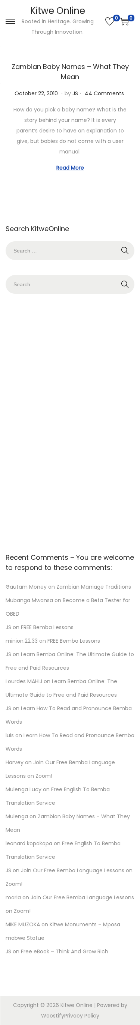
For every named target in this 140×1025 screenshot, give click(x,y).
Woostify (52, 1015)
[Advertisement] (70, 421)
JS (75, 93)
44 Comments (104, 93)
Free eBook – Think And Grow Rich (64, 951)
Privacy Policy (81, 1015)
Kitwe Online (57, 11)
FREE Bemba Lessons (47, 627)
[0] (109, 21)
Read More (70, 167)
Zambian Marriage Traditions (93, 587)
